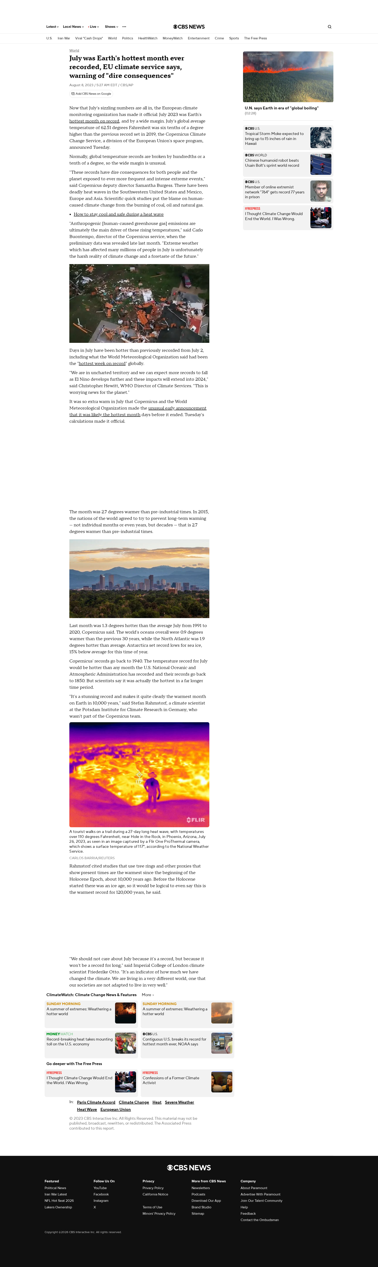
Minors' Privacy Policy (159, 1213)
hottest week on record (102, 363)
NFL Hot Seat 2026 (59, 1200)
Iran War (64, 38)
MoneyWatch (173, 38)
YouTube (100, 1188)
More (147, 994)
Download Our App (206, 1200)
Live (93, 27)
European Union (115, 1109)
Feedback (248, 1213)
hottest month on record (94, 121)
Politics (127, 38)
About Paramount (254, 1188)
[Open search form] (330, 27)
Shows (110, 26)
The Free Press (255, 38)
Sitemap (198, 1213)
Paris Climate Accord (96, 1102)
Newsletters (201, 1188)
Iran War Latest (56, 1194)
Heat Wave (87, 1109)
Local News (72, 26)
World (112, 38)
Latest (51, 26)
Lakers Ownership (58, 1207)
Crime (219, 38)
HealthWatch (148, 38)
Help (244, 1207)
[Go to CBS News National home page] (189, 27)
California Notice (155, 1194)
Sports (234, 38)
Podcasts (198, 1194)
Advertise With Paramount (260, 1194)
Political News (55, 1188)
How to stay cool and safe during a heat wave (119, 214)
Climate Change (134, 1102)
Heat (156, 1102)
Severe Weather (179, 1102)
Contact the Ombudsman (260, 1220)
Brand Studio (201, 1207)
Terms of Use (152, 1207)
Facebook (101, 1194)
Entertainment (199, 38)
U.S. (49, 38)
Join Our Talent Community (261, 1200)
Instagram (101, 1200)
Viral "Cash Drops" (89, 38)
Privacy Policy (153, 1188)
